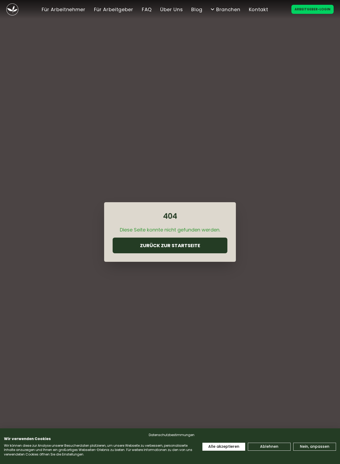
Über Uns (171, 9)
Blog (196, 9)
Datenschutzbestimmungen (171, 435)
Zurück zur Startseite (170, 245)
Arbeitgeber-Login (312, 9)
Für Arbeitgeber (113, 9)
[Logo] (12, 9)
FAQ (147, 9)
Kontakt (258, 9)
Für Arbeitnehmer (64, 9)
